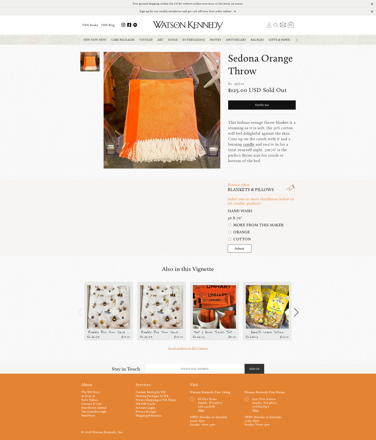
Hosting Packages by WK (152, 396)
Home (173, 39)
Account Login (145, 407)
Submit (239, 248)
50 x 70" (235, 217)
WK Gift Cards (145, 404)
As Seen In (88, 396)
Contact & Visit (91, 404)
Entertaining (193, 39)
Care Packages (123, 39)
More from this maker (258, 225)
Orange (241, 232)
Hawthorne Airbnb (94, 407)
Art (160, 39)
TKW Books (90, 25)
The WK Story (90, 392)
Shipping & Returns (149, 415)
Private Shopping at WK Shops (156, 400)
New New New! (95, 39)
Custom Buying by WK (151, 392)
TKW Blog (108, 25)
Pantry (215, 39)
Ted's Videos (89, 400)
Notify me (262, 105)
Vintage (146, 39)
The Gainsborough (93, 411)
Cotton (241, 239)
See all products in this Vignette (188, 348)
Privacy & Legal (146, 411)
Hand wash (240, 210)
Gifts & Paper (279, 39)
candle (249, 144)
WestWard (88, 415)
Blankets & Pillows (251, 189)
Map (201, 410)
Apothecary (236, 39)
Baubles (257, 39)
